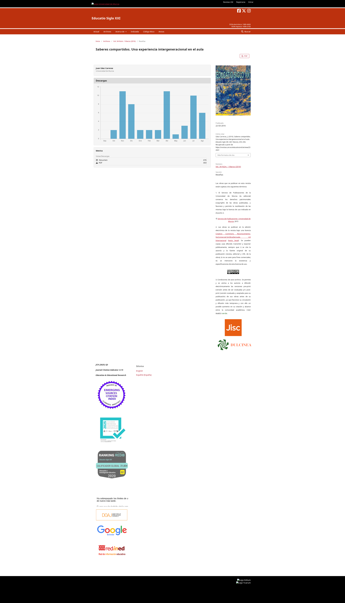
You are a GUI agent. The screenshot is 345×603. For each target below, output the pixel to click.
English (139, 371)
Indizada (135, 31)
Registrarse (240, 2)
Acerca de (120, 31)
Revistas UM (228, 2)
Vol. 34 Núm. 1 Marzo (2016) (124, 41)
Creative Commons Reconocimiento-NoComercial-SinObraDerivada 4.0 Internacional (233, 237)
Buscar (247, 31)
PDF (245, 56)
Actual (96, 31)
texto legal (233, 240)
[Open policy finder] (233, 327)
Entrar (250, 2)
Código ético (148, 31)
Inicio (98, 41)
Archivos (107, 31)
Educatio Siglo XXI (106, 18)
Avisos (161, 31)
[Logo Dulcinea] (234, 344)
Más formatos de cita (226, 155)
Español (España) (143, 375)
